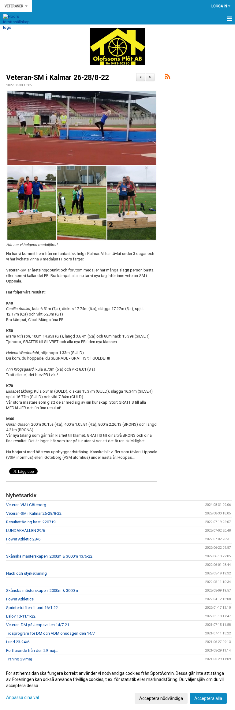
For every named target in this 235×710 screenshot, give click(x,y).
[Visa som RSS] (167, 77)
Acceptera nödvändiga (161, 698)
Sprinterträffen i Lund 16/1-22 (32, 607)
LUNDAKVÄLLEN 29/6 (25, 530)
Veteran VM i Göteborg (26, 505)
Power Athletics (20, 599)
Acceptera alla (208, 698)
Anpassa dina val (22, 697)
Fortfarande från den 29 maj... (32, 650)
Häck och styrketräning (26, 573)
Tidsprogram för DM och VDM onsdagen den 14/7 (50, 633)
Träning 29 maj (19, 659)
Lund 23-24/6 (17, 642)
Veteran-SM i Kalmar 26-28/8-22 (57, 77)
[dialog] (117, 685)
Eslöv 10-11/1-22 (20, 616)
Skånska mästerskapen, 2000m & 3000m (42, 590)
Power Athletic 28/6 (23, 539)
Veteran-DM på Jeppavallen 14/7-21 (37, 624)
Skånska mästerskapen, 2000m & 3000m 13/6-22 (49, 556)
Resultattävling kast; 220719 (30, 522)
